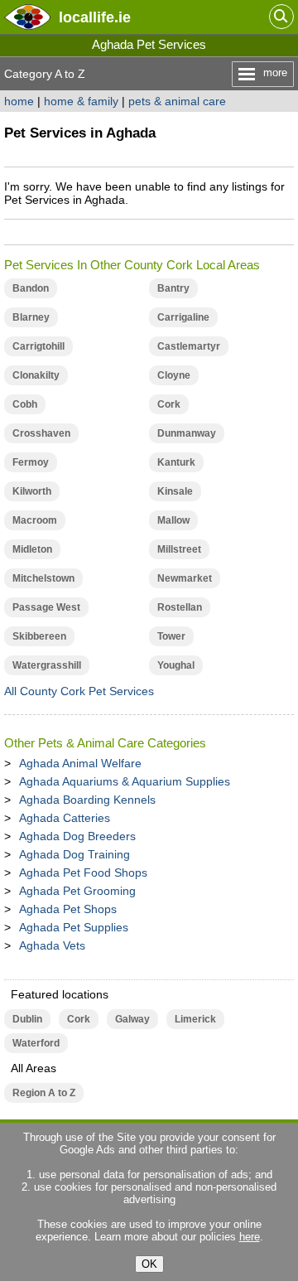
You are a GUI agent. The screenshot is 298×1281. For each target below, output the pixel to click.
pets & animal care (177, 101)
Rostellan (179, 607)
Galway (132, 1019)
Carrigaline (183, 317)
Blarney (31, 317)
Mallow (173, 520)
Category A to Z (44, 73)
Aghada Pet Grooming (77, 890)
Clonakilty (36, 375)
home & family (81, 101)
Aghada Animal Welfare (80, 763)
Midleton (32, 549)
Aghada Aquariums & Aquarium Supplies (124, 781)
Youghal (176, 665)
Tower (171, 636)
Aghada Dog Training (74, 854)
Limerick (195, 1019)
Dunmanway (186, 433)
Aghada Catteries (64, 817)
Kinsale (175, 491)
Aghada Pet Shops (68, 909)
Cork (168, 404)
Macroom (34, 520)
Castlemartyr (188, 346)
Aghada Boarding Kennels (87, 799)
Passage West (46, 607)
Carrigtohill (38, 346)
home (19, 101)
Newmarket (184, 578)
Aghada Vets (52, 945)
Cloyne (173, 375)
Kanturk (176, 462)
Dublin (27, 1019)
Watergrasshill (46, 665)
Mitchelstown (43, 578)
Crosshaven (41, 433)
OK (149, 1264)
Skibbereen (39, 636)
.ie (95, 17)
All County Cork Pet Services (79, 691)
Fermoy (30, 462)
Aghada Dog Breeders (77, 836)
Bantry (173, 288)
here (249, 1236)
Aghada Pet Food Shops (83, 872)
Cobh (24, 404)
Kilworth (31, 491)
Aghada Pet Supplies (73, 927)
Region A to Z (43, 1093)
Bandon (30, 288)
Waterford (36, 1043)
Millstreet (179, 549)
